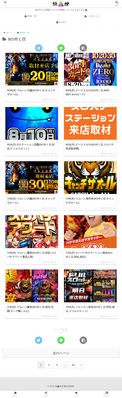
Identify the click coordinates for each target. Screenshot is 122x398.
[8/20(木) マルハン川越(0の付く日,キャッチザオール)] (44, 309)
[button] (112, 297)
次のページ (61, 353)
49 (73, 365)
